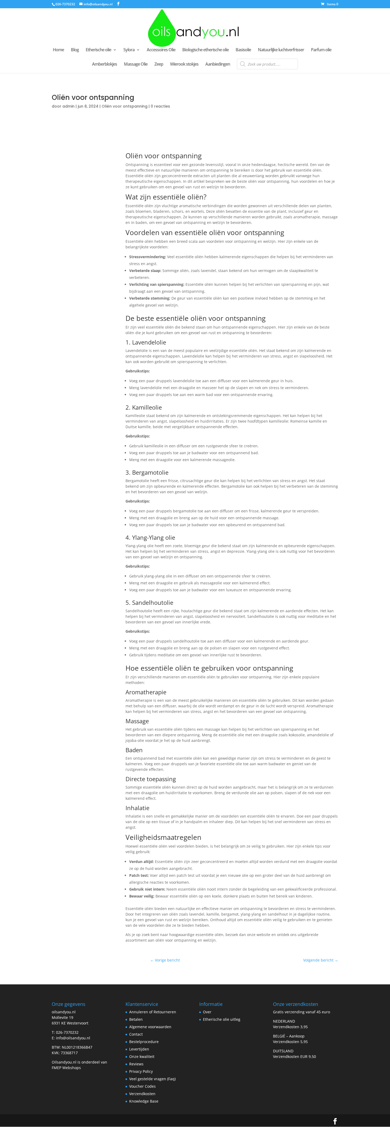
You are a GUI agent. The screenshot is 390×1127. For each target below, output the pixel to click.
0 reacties (160, 106)
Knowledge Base (143, 1101)
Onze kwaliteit (141, 1056)
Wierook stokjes (184, 64)
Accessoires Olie (161, 50)
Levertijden (139, 1049)
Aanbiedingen (217, 64)
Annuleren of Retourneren (152, 1011)
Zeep (158, 64)
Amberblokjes (104, 64)
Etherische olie (98, 50)
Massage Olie (136, 64)
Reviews (136, 1063)
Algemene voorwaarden (150, 1026)
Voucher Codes (142, 1086)
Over (207, 1011)
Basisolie (243, 50)
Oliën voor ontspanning (125, 106)
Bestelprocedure (144, 1041)
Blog (75, 50)
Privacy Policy (141, 1071)
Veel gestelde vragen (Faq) (152, 1078)
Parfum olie (321, 50)
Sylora (129, 50)
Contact (136, 1034)
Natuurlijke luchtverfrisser (281, 50)
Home (58, 50)
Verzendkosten (142, 1093)
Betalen (136, 1019)
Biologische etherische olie (205, 50)
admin (68, 106)
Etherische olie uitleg (221, 1019)
